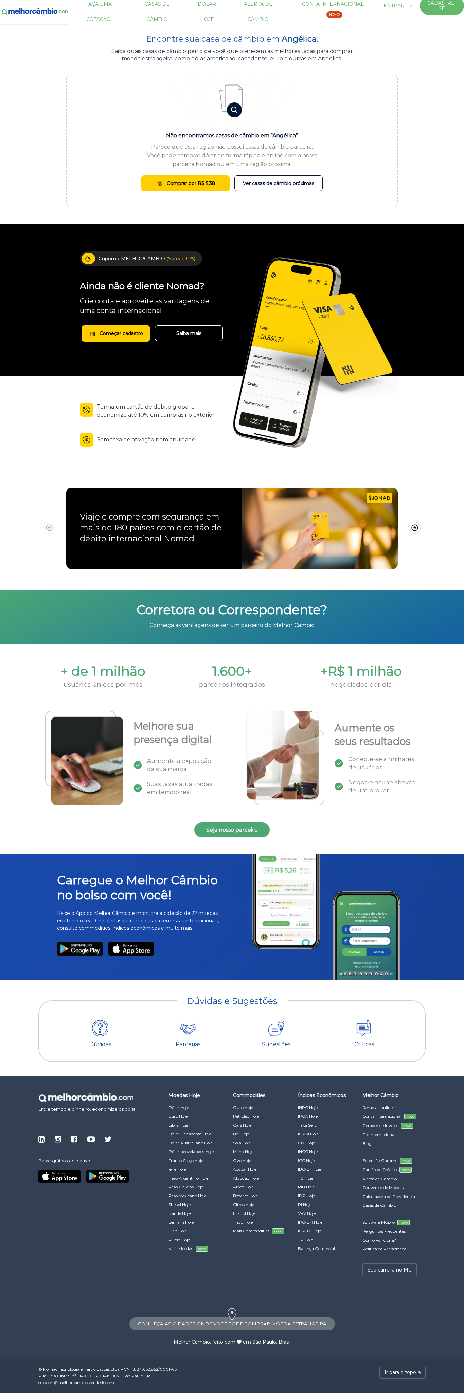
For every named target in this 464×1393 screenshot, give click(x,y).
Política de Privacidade (384, 1248)
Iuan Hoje (177, 1231)
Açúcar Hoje (244, 1169)
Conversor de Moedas (383, 1187)
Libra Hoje (178, 1125)
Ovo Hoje (242, 1160)
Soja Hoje (242, 1142)
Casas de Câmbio (379, 1205)
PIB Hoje (306, 1186)
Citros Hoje (243, 1204)
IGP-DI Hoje (309, 1231)
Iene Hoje (177, 1169)
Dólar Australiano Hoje (190, 1142)
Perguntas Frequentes (384, 1231)
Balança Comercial (316, 1248)
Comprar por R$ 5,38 (190, 183)
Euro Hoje (178, 1116)
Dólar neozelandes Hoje (191, 1151)
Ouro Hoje (243, 1107)
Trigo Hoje (243, 1222)
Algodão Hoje (246, 1178)
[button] (415, 528)
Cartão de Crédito (386, 1169)
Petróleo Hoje (246, 1116)
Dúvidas (100, 1044)
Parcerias (188, 1044)
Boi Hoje (241, 1133)
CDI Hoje (306, 1142)
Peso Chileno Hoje (185, 1186)
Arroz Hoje (243, 1186)
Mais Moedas (187, 1248)
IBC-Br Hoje (309, 1169)
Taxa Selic (307, 1125)
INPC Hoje (308, 1107)
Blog (367, 1143)
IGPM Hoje (308, 1133)
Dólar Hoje (178, 1107)
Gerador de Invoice (386, 1125)
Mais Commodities (257, 1231)
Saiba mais (188, 333)
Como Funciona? (379, 1240)
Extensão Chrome (386, 1160)
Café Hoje (242, 1125)
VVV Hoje (307, 1213)
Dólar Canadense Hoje (189, 1133)
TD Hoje (305, 1178)
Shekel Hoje (179, 1204)
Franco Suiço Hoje (185, 1160)
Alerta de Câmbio (379, 1178)
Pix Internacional (378, 1134)
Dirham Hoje (181, 1222)
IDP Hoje (306, 1195)
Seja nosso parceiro (232, 830)
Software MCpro (385, 1222)
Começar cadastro (120, 333)
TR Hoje (305, 1239)
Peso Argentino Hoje (188, 1178)
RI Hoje (304, 1204)
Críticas (364, 1044)
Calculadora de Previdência (388, 1196)
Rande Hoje (179, 1213)
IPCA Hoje (308, 1116)
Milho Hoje (243, 1151)
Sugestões (276, 1044)
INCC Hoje (308, 1151)
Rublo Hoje (179, 1239)
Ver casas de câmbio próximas (278, 183)
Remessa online (377, 1107)
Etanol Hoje (244, 1213)
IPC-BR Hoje (310, 1222)
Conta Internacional (388, 1116)
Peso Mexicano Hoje (187, 1195)
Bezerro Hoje (245, 1195)
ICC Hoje (306, 1160)
